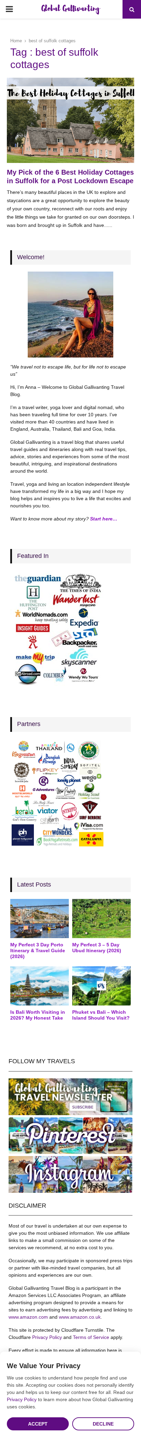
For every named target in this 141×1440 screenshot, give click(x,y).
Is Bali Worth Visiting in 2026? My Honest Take (37, 1015)
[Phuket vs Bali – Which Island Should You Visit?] (101, 985)
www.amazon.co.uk (80, 1317)
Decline (103, 1424)
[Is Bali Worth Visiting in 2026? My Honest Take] (39, 985)
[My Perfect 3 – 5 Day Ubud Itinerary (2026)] (101, 918)
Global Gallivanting (70, 9)
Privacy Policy (47, 1337)
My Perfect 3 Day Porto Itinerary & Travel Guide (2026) (37, 950)
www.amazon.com (28, 1317)
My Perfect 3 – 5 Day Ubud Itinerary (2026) (96, 947)
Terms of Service (91, 1337)
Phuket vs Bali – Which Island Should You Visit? (101, 1015)
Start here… (103, 518)
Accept (38, 1424)
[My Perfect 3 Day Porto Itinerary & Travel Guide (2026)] (39, 918)
